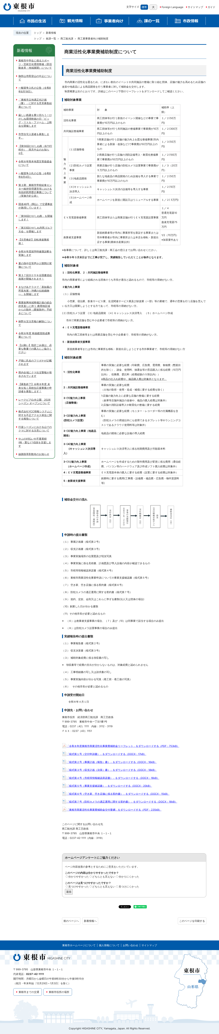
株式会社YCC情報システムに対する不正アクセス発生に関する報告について (35, 415)
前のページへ (71, 920)
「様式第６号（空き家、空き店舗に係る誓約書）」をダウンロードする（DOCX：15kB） (118, 793)
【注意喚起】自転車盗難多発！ (33, 241)
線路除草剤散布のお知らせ (33, 454)
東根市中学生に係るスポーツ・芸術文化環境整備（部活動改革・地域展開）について (35, 64)
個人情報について (109, 945)
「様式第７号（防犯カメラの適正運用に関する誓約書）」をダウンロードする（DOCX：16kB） (122, 801)
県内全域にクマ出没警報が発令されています (35, 374)
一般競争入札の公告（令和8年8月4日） (34, 175)
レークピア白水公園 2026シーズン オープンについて (34, 401)
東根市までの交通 (29, 992)
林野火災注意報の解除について (35, 323)
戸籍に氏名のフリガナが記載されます (35, 362)
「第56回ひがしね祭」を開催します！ (35, 217)
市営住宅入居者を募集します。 (33, 136)
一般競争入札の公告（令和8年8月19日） (34, 89)
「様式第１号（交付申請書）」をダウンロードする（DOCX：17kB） (106, 754)
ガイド (211, 7)
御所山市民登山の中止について (35, 77)
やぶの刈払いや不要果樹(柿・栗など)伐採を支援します (34, 442)
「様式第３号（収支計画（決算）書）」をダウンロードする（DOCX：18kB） (112, 769)
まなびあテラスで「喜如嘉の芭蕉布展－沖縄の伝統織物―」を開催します (35, 290)
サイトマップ (195, 7)
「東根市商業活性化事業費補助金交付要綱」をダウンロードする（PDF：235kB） (114, 809)
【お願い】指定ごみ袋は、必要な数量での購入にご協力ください (35, 349)
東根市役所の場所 (59, 992)
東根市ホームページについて (79, 945)
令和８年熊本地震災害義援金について (35, 163)
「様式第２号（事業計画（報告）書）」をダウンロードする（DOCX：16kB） (112, 762)
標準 (144, 7)
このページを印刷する (192, 920)
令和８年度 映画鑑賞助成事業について (34, 335)
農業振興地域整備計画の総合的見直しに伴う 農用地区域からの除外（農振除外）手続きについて (35, 308)
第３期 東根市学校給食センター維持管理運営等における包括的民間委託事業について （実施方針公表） (35, 190)
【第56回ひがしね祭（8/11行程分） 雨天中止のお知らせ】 (35, 149)
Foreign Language (172, 7)
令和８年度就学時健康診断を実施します (35, 253)
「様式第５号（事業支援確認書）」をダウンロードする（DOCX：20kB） (109, 785)
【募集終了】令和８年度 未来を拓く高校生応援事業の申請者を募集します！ (35, 388)
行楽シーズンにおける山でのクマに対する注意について (35, 428)
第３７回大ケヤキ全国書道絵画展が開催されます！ (35, 277)
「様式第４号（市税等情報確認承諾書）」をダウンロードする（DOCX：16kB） (113, 778)
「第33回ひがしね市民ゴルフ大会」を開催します (35, 229)
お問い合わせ (130, 945)
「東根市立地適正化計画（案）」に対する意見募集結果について (35, 103)
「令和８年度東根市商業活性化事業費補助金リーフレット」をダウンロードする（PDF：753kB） (123, 746)
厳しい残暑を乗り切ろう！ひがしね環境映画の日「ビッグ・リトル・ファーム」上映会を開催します (35, 120)
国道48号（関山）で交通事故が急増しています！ (35, 205)
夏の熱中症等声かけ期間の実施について (35, 265)
